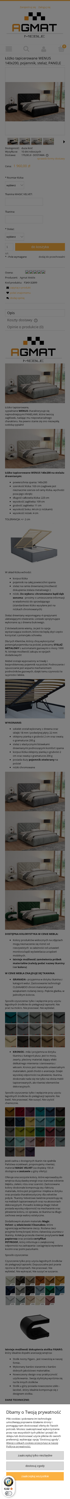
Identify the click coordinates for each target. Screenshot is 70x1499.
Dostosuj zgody (35, 1465)
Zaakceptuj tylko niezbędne (35, 1455)
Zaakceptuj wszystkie (35, 1476)
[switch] (8, 1493)
